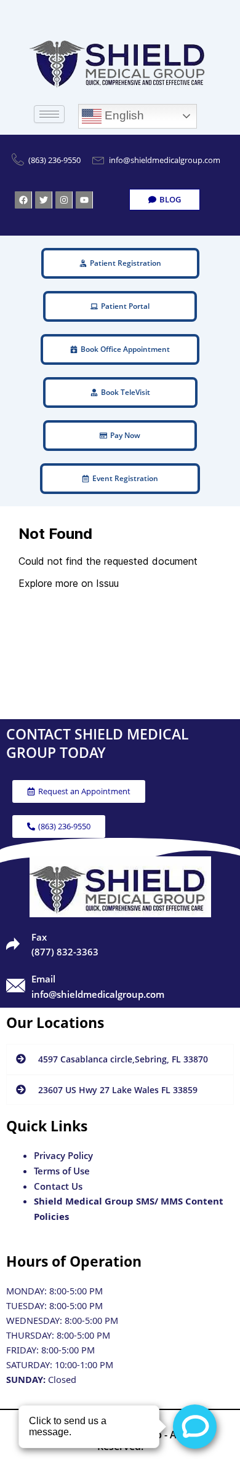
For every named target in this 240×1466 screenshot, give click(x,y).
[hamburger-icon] (49, 114)
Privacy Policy (63, 1155)
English (123, 115)
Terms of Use (62, 1171)
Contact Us (58, 1186)
